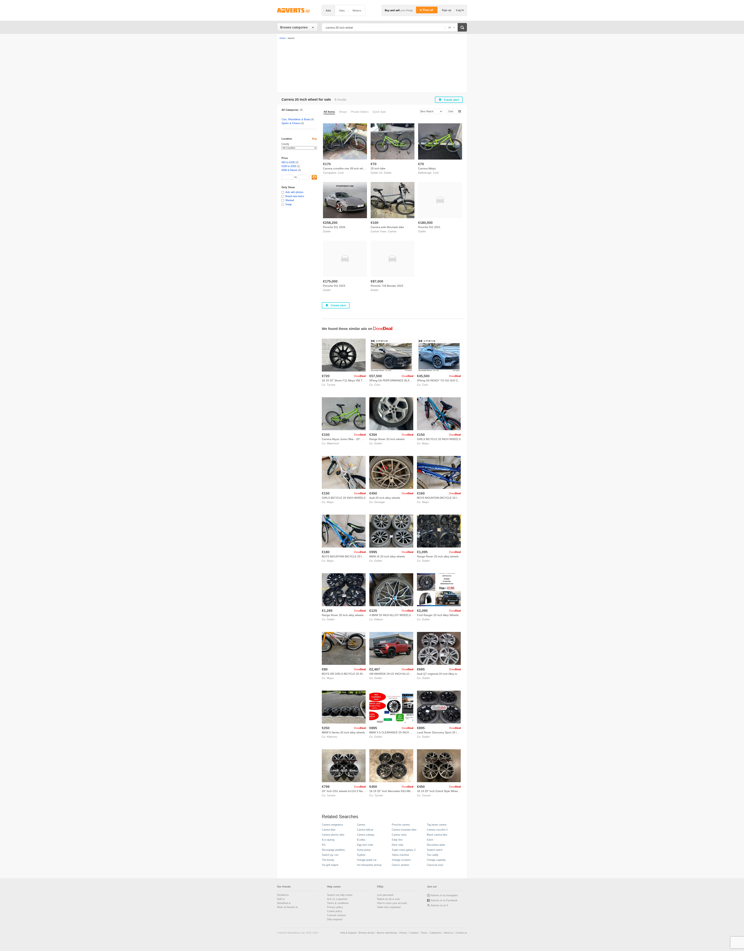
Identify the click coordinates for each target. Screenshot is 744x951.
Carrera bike (328, 829)
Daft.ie (280, 899)
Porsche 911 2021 (429, 227)
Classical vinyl (435, 864)
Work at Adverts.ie (287, 907)
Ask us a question (337, 899)
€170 (327, 164)
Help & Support (348, 932)
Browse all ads (366, 932)
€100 (374, 223)
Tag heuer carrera (436, 824)
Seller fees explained (388, 907)
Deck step (397, 844)
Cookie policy (334, 911)
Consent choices (336, 915)
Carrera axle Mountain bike (387, 227)
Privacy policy (335, 907)
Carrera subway (365, 834)
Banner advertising (387, 932)
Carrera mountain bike (404, 829)
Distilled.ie (283, 894)
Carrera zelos (399, 834)
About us (448, 932)
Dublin (388, 172)
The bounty (328, 859)
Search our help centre (339, 894)
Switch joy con (330, 854)
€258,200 (330, 223)
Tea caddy (432, 854)
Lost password (385, 894)
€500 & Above (289, 170)
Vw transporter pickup (369, 864)
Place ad (428, 10)
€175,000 (330, 281)
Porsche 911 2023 (334, 285)
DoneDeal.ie (284, 903)
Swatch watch (435, 849)
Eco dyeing (328, 839)
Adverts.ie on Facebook (444, 900)
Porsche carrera (401, 824)
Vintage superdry (436, 859)
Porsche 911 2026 (334, 227)
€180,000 (425, 223)
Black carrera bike (437, 834)
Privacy (403, 932)
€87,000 (377, 281)
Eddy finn (397, 839)
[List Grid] (452, 111)
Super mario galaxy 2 (404, 849)
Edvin (430, 839)
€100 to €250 (289, 166)
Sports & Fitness (291, 123)
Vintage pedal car (366, 859)
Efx (324, 844)
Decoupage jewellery (333, 849)
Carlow (392, 231)
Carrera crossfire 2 (437, 829)
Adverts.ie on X (439, 905)
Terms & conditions (338, 903)
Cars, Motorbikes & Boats (296, 119)
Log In (460, 10)
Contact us (461, 932)
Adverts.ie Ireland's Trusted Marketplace (297, 10)
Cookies (414, 932)
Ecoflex (361, 839)
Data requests (335, 919)
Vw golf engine (330, 864)
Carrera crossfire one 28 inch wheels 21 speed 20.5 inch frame (361, 168)
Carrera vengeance (332, 824)
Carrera (361, 824)
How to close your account (392, 903)
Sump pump (363, 849)
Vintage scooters (401, 859)
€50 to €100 (288, 162)
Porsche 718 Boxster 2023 (387, 285)
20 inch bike (378, 168)
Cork (341, 172)
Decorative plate (436, 844)
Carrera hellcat (365, 829)
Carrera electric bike (333, 834)
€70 (373, 164)
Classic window (400, 864)
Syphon (361, 854)
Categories (435, 932)
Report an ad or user (388, 899)
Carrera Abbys (427, 168)
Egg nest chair (365, 844)
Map (314, 138)
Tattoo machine (400, 854)
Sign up (447, 10)
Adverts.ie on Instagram (444, 895)
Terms (424, 932)
